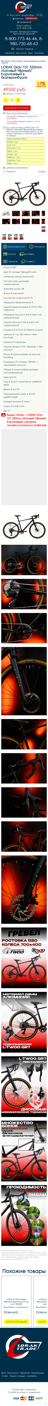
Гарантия (10, 53)
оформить (31, 18)
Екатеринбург (28, 15)
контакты (39, 53)
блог (30, 53)
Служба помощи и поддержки (24, 1392)
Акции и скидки (17, 1376)
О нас (4, 1376)
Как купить (21, 53)
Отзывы (41, 171)
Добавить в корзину (17, 108)
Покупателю (37, 1373)
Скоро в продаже (16, 1321)
